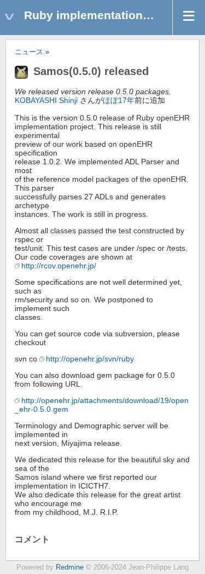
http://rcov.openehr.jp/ (58, 265)
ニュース (29, 52)
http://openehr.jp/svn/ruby (90, 358)
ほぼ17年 (118, 100)
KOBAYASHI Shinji (46, 100)
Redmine (70, 567)
